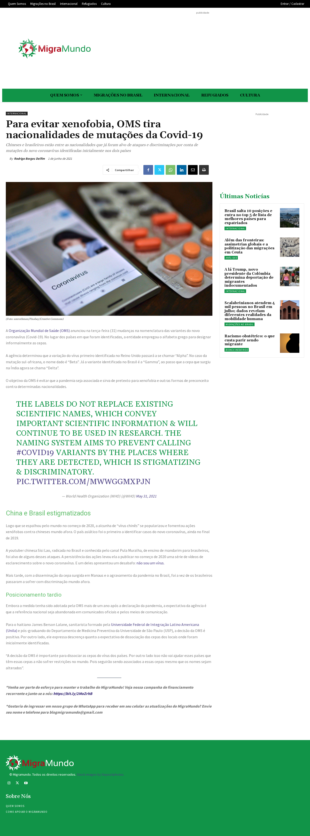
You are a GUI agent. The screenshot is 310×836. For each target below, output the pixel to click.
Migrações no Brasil (239, 324)
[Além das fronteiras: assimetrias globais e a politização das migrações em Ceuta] (289, 247)
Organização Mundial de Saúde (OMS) (39, 330)
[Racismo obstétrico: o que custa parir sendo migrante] (289, 343)
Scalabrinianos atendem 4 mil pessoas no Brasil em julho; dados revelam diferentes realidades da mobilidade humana (250, 311)
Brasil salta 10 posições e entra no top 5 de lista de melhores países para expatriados (248, 217)
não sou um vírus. (150, 562)
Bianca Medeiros (236, 349)
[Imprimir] (204, 170)
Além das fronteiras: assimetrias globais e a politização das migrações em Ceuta (249, 246)
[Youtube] (26, 784)
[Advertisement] (202, 49)
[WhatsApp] (170, 170)
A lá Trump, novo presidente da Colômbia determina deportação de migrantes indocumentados (249, 277)
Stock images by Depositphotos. (100, 774)
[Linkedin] (181, 170)
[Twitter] (159, 170)
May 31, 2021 (146, 496)
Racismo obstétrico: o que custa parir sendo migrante (250, 340)
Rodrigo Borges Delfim (29, 159)
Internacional (17, 113)
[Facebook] (148, 170)
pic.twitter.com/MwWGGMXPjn (83, 482)
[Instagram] (9, 784)
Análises (231, 257)
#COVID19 (35, 453)
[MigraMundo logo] (54, 49)
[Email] (193, 170)
